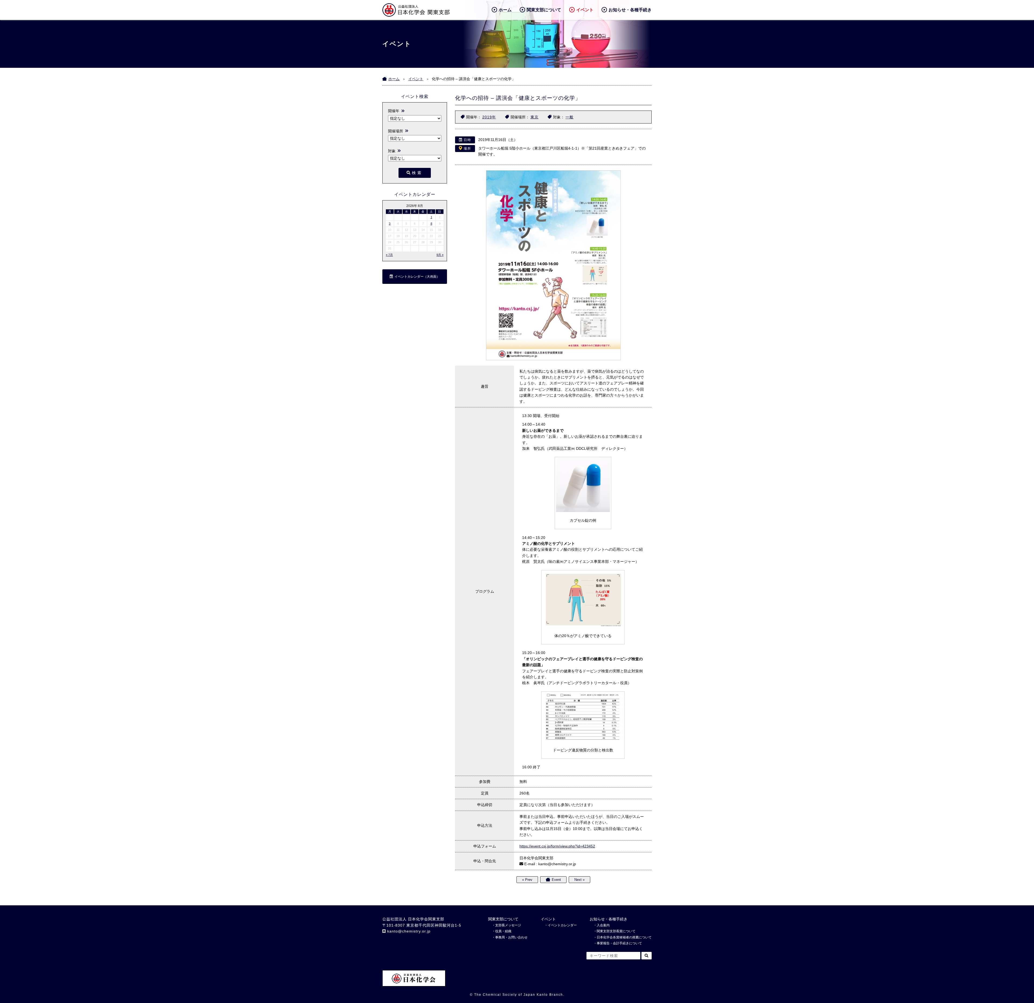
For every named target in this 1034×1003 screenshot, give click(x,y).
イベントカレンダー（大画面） (417, 276)
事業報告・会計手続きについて (619, 943)
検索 (417, 173)
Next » (579, 880)
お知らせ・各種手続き (630, 10)
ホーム (505, 10)
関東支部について (544, 10)
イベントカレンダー (562, 925)
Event (556, 880)
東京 (534, 117)
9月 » (439, 254)
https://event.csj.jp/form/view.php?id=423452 (557, 846)
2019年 (489, 117)
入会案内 (603, 925)
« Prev (527, 880)
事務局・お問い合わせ (511, 937)
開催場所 (395, 131)
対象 (392, 151)
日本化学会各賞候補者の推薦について (624, 937)
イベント (584, 10)
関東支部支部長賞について (616, 931)
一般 (569, 117)
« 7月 (389, 254)
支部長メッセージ (508, 925)
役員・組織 (503, 931)
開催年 (393, 111)
